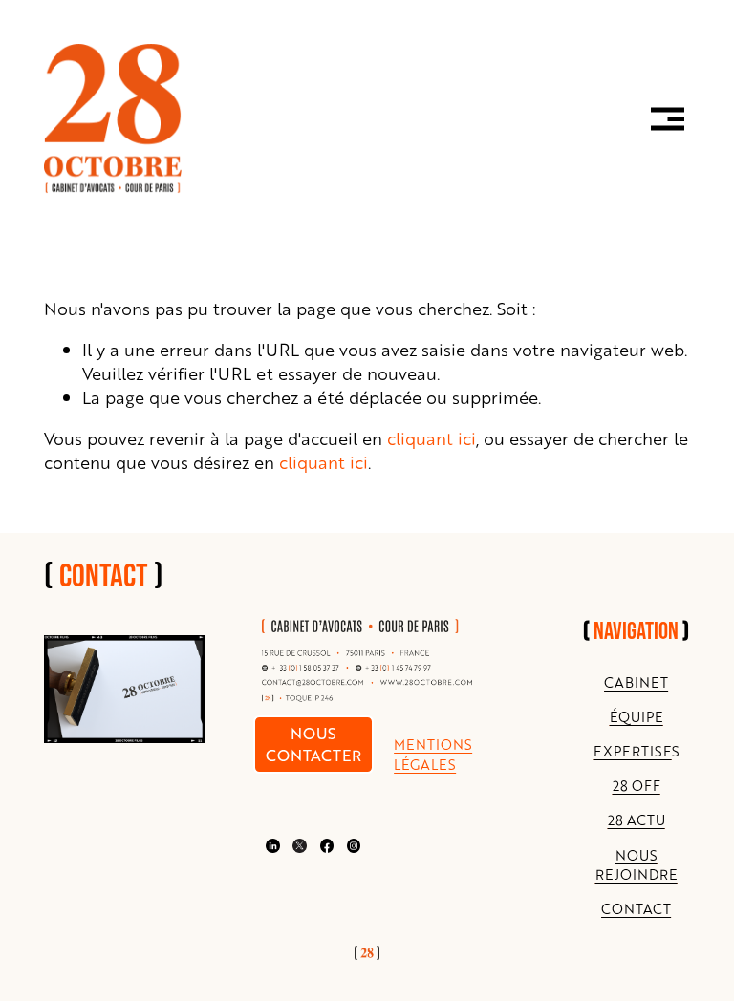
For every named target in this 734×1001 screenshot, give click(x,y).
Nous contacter (313, 744)
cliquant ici (431, 438)
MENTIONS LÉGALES (433, 754)
